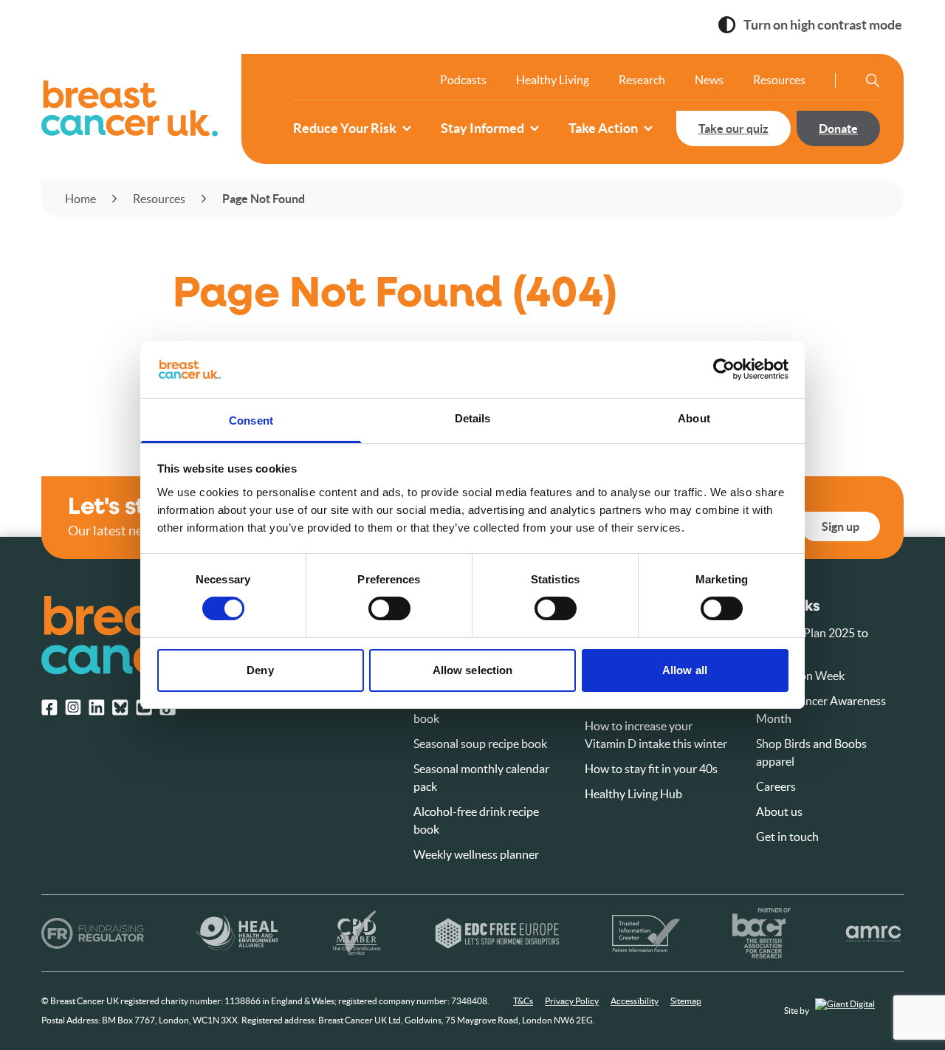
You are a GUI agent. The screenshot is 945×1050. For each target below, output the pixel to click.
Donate (838, 128)
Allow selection (473, 670)
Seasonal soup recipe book (480, 743)
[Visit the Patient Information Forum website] (646, 933)
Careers (776, 786)
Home (80, 198)
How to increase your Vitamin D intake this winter (656, 734)
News (709, 79)
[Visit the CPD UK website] (356, 933)
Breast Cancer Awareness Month (821, 709)
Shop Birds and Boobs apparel (811, 752)
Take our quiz (733, 128)
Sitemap (685, 1001)
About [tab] (694, 418)
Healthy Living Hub (633, 793)
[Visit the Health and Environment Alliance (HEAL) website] (237, 933)
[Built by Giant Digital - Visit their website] (859, 1011)
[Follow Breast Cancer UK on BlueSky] (120, 707)
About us (779, 811)
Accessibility (635, 1001)
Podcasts (463, 79)
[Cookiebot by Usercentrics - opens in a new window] (723, 369)
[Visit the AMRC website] (874, 933)
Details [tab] (473, 418)
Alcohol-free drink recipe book (476, 820)
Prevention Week (800, 675)
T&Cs (523, 1001)
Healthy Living (552, 79)
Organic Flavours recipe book (473, 709)
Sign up (840, 526)
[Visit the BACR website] (761, 933)
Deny (260, 670)
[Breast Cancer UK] (129, 108)
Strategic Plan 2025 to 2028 (812, 641)
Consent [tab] (251, 420)
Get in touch (787, 836)
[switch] (374, 602)
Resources (779, 79)
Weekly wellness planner (476, 854)
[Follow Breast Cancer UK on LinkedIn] (97, 707)
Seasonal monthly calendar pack (481, 777)
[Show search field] (872, 80)
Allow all (684, 670)
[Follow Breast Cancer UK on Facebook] (49, 707)
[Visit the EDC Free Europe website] (497, 933)
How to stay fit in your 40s (651, 768)
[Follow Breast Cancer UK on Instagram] (73, 707)
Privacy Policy (572, 1001)
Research (642, 79)
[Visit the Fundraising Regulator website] (92, 933)
